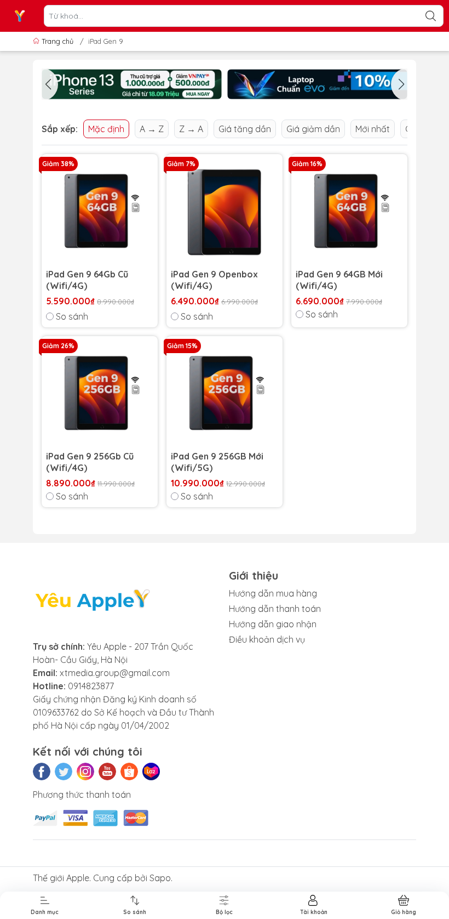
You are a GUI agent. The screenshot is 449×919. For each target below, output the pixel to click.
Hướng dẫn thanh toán (275, 608)
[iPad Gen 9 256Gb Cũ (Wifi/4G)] (99, 394)
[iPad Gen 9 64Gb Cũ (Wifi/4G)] (99, 212)
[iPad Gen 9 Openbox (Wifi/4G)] (224, 212)
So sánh (72, 316)
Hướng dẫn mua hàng (273, 593)
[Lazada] (151, 771)
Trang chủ (57, 41)
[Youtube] (107, 771)
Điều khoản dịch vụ (267, 639)
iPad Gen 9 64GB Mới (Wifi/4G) (339, 280)
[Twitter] (63, 771)
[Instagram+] (85, 771)
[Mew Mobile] (132, 84)
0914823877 (91, 685)
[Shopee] (129, 771)
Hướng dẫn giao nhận (272, 624)
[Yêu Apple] (20, 16)
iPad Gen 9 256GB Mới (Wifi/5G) (217, 462)
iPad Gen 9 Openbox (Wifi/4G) (214, 280)
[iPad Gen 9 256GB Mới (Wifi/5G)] (224, 394)
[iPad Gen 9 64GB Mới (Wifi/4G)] (349, 212)
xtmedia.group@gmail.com (115, 672)
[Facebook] (41, 771)
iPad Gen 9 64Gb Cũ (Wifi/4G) (87, 280)
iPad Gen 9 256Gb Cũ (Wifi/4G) (90, 462)
